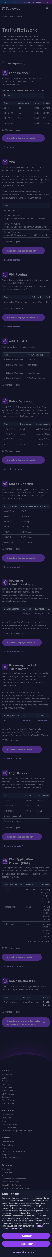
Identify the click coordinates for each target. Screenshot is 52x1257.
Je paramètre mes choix (24, 1252)
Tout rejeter (26, 1235)
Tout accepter (26, 1244)
